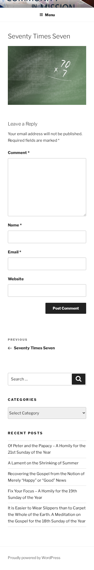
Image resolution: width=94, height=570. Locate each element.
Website (16, 279)
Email (14, 252)
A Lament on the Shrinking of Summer (43, 463)
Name (15, 225)
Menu (50, 15)
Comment (19, 152)
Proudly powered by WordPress (34, 557)
